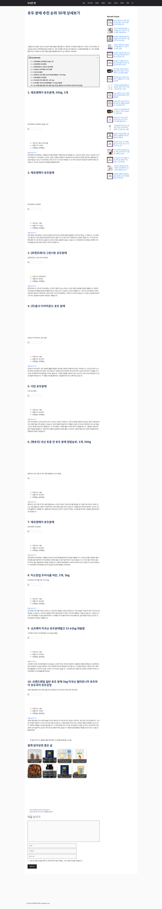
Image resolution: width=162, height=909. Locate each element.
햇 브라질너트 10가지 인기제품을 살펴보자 (41, 812)
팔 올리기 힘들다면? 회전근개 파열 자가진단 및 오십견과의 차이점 (121, 63)
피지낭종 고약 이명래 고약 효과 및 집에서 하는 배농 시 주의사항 (121, 160)
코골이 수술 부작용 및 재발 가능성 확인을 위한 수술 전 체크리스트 (121, 55)
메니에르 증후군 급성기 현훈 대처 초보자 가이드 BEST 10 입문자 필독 (121, 71)
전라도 (116, 3)
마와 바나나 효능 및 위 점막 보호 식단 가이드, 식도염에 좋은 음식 (121, 119)
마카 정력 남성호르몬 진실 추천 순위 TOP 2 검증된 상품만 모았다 (122, 152)
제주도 (122, 3)
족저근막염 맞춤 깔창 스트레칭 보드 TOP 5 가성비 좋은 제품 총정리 (121, 30)
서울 (83, 3)
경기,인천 (90, 3)
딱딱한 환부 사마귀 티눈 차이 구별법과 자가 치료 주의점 (121, 79)
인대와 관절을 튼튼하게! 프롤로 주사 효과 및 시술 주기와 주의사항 (121, 38)
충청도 (103, 3)
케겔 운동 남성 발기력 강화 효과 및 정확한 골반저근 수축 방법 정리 (121, 103)
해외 (128, 3)
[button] (132, 3)
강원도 (97, 3)
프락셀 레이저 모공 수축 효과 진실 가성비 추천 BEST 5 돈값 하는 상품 (121, 127)
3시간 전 (32, 3)
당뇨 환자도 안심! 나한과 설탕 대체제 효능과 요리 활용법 (122, 95)
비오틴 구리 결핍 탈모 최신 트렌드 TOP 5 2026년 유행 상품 (121, 111)
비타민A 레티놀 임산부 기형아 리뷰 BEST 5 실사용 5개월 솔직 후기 (121, 168)
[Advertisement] (64, 31)
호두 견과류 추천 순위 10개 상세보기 (40, 810)
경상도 (109, 3)
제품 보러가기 (32, 152)
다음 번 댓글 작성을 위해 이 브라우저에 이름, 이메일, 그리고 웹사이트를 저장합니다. (56, 861)
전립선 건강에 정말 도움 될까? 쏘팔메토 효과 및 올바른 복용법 (121, 135)
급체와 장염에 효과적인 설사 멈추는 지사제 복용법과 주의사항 (121, 176)
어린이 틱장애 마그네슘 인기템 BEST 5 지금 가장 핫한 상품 (121, 47)
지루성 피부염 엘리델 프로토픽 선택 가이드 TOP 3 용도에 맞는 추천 (121, 87)
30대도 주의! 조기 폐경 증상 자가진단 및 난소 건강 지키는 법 (121, 144)
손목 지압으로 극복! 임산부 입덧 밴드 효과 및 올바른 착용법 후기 (122, 22)
